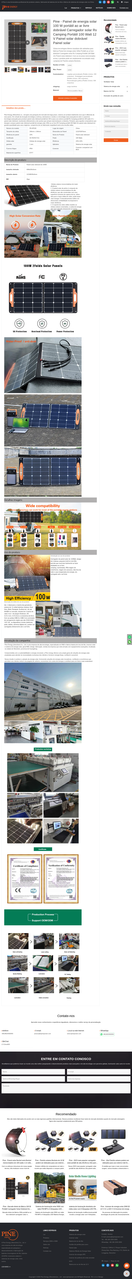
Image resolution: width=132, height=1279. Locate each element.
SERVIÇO (88, 8)
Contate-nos (124, 8)
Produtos (46, 1238)
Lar (66, 8)
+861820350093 (108, 1034)
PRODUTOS (75, 8)
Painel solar (73, 1248)
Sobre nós (46, 1244)
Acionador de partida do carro (113, 96)
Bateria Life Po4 (109, 91)
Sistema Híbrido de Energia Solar (80, 1251)
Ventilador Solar (109, 82)
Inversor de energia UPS (77, 1254)
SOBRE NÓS (111, 8)
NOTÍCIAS (99, 8)
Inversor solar (73, 1238)
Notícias (45, 1248)
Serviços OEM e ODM (50, 1241)
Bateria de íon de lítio (76, 1241)
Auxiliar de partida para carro (78, 1244)
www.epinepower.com (74, 1033)
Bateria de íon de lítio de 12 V (79, 1264)
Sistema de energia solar (112, 86)
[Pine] (129, 637)
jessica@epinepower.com (42, 1033)
